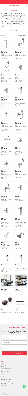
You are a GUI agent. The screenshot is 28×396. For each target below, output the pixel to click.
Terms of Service (23, 392)
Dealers (3, 386)
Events (3, 374)
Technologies (4, 371)
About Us (3, 363)
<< (4, 318)
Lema (2, 287)
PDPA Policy (10, 394)
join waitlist (17, 130)
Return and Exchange (7, 383)
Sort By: (22, 35)
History (3, 366)
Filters (3, 35)
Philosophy (4, 365)
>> (16, 318)
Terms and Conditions (4, 394)
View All (21, 318)
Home (11, 30)
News (2, 373)
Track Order (4, 385)
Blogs (2, 376)
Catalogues (4, 369)
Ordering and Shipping (7, 381)
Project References (6, 368)
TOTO (3, 51)
